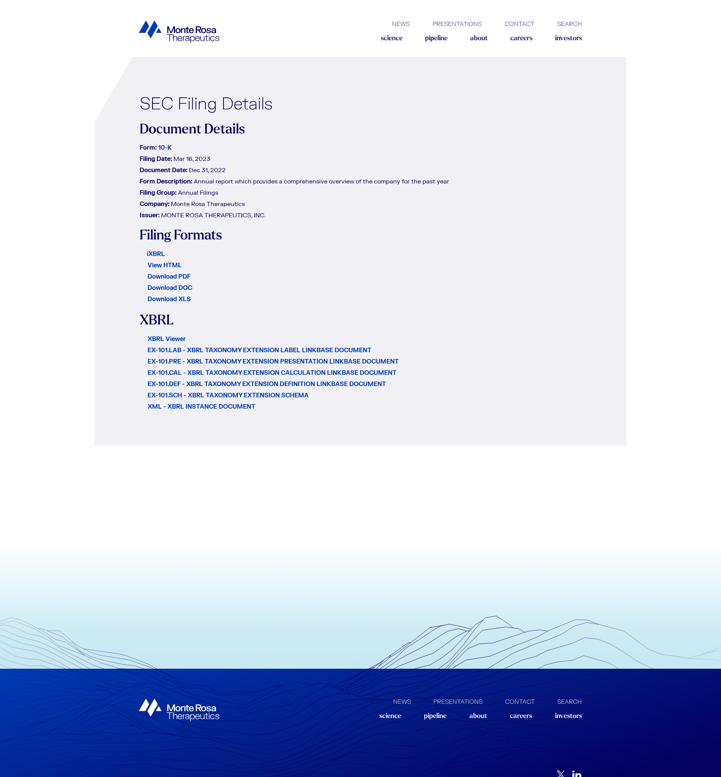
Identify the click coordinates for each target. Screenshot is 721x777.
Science (392, 38)
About (479, 38)
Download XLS (169, 299)
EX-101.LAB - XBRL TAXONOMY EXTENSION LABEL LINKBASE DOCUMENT (259, 350)
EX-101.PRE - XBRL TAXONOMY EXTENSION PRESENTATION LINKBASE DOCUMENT (273, 361)
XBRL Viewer (167, 339)
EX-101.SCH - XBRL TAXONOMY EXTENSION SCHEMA (228, 395)
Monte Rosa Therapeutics (179, 32)
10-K (165, 147)
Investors (568, 38)
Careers (521, 38)
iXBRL (156, 254)
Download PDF (169, 276)
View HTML (165, 265)
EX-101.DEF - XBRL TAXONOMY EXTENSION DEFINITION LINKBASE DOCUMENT (267, 384)
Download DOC (170, 288)
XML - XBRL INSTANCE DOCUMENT (201, 406)
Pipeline (436, 38)
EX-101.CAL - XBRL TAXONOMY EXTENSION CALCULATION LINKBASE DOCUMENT (272, 373)
